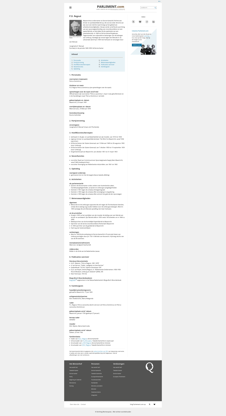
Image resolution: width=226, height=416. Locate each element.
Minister (93, 389)
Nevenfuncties (78, 67)
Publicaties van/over (107, 65)
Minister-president (96, 386)
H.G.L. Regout (82, 339)
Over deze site (74, 404)
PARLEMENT (110, 6)
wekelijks (146, 36)
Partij (70, 376)
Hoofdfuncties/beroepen (82, 65)
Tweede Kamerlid (96, 373)
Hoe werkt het (73, 367)
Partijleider (94, 383)
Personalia (77, 60)
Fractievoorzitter (96, 380)
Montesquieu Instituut (117, 9)
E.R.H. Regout (86, 345)
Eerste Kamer (73, 373)
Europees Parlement (119, 376)
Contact (83, 404)
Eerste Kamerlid (96, 370)
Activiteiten (104, 60)
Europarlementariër (97, 376)
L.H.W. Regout (86, 343)
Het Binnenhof (75, 364)
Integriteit (94, 395)
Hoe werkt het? (95, 367)
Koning (71, 386)
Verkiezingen (118, 364)
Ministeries (72, 383)
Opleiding (77, 69)
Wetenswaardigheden (108, 62)
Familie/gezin (105, 67)
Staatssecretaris (96, 392)
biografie (72, 280)
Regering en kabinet (75, 380)
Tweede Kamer (73, 370)
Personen (95, 364)
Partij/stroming (79, 62)
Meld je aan (136, 45)
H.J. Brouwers (87, 341)
